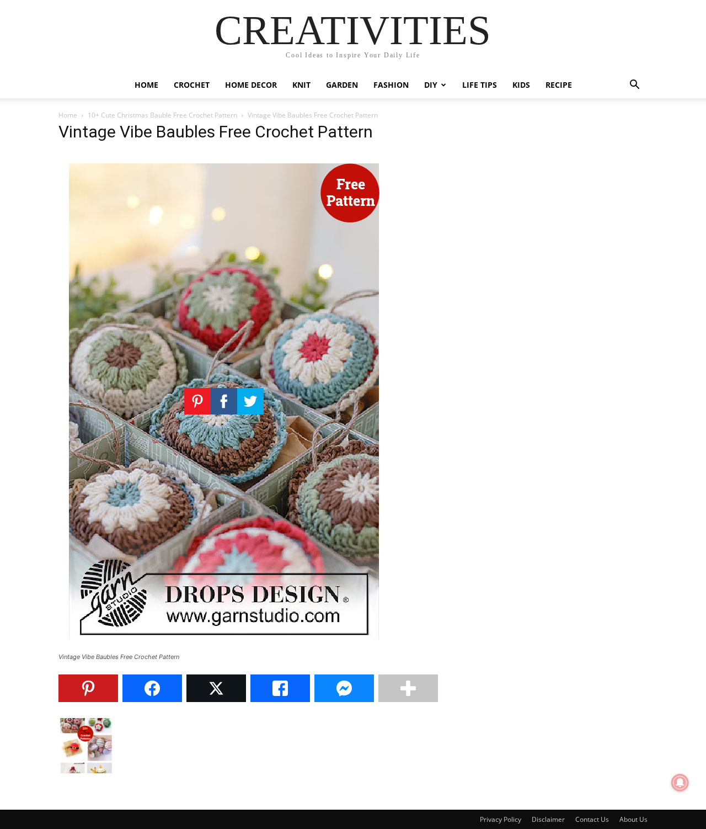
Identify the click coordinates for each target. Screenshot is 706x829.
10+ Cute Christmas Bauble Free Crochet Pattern (162, 115)
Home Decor (251, 84)
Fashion (391, 84)
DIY (430, 84)
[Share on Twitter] (216, 688)
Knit (301, 84)
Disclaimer (548, 819)
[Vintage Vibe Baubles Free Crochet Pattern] (223, 646)
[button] (634, 86)
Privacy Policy (500, 819)
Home (146, 84)
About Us (633, 819)
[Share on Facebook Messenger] (344, 688)
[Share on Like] (280, 688)
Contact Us (592, 819)
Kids (521, 84)
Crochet (192, 84)
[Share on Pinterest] (88, 688)
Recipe (558, 84)
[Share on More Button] (408, 688)
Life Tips (479, 84)
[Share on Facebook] (152, 688)
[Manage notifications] (680, 782)
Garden (342, 84)
